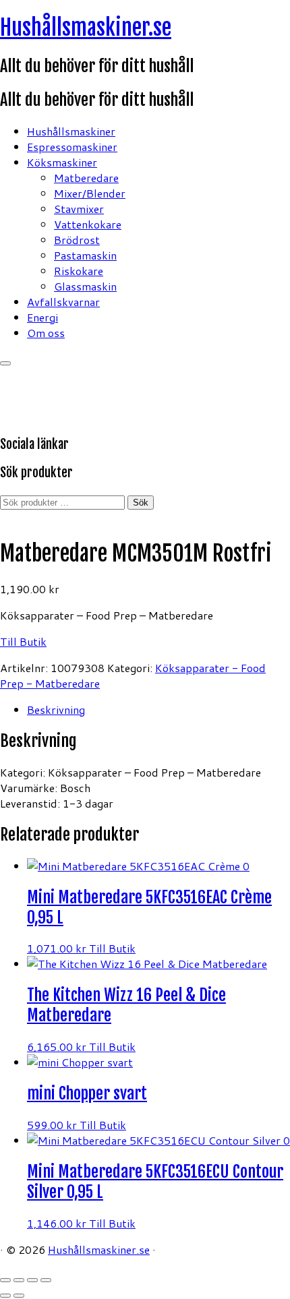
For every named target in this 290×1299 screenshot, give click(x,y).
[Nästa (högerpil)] (18, 1296)
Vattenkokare (87, 224)
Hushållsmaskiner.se (85, 27)
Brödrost (77, 239)
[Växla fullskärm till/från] (18, 1280)
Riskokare (78, 270)
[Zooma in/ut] (5, 1280)
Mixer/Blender (89, 193)
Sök (140, 502)
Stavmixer (79, 208)
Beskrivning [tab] (56, 709)
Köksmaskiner (62, 162)
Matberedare (86, 177)
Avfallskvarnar (63, 301)
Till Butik (23, 641)
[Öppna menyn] (5, 363)
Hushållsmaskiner (71, 131)
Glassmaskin (85, 286)
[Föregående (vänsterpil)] (5, 1296)
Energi (42, 317)
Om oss (46, 332)
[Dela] (32, 1280)
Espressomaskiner (72, 146)
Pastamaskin (85, 255)
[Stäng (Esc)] (45, 1280)
